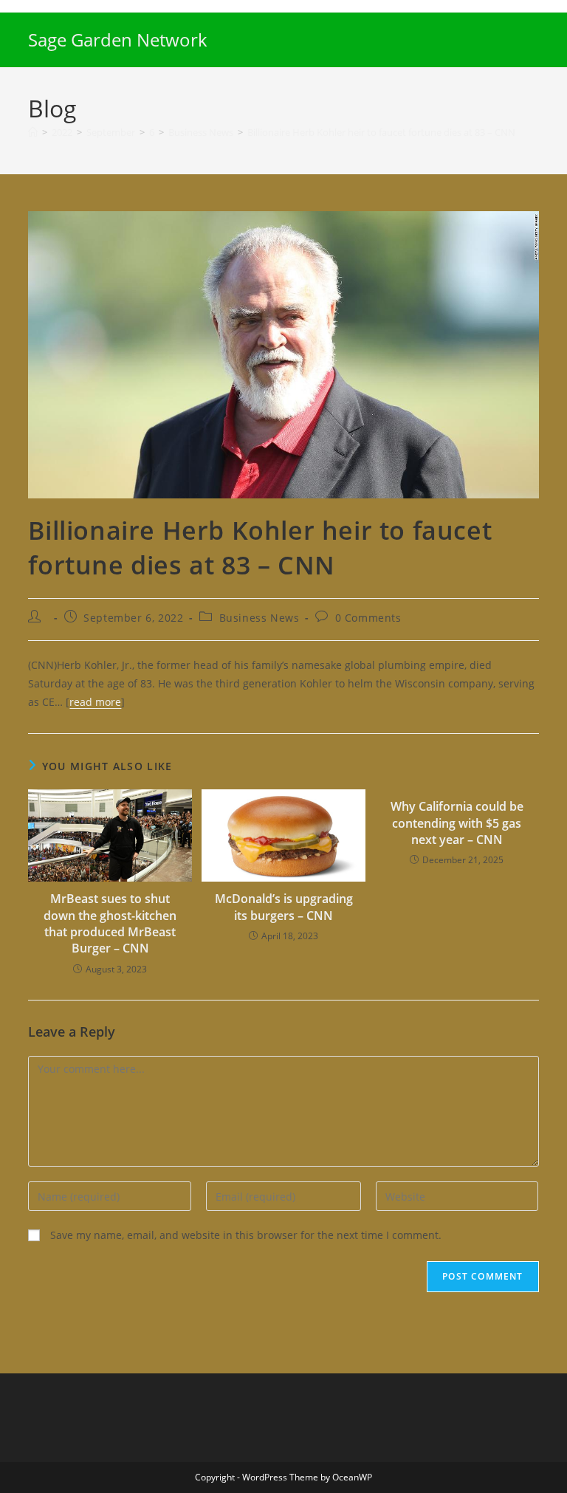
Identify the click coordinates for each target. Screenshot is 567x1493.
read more (95, 702)
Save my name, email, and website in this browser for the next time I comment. (245, 1235)
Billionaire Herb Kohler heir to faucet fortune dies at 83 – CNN (381, 132)
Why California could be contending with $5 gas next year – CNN (457, 823)
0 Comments (368, 618)
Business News (259, 618)
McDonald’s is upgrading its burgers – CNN (284, 906)
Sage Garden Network (117, 39)
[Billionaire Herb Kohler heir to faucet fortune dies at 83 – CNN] (283, 353)
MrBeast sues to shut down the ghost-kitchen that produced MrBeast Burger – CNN (110, 923)
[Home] (33, 132)
